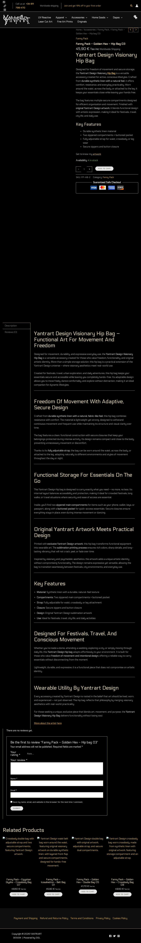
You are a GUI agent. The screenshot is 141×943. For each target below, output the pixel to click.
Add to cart (104, 168)
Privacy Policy (103, 918)
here (59, 723)
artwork (97, 154)
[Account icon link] (136, 5)
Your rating (15, 753)
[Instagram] (5, 10)
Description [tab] (11, 325)
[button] (131, 6)
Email (13, 790)
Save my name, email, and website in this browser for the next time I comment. (48, 802)
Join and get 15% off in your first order (82, 6)
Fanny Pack (103, 29)
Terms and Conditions (81, 918)
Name (13, 779)
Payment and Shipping (26, 918)
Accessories (90, 29)
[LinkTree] (5, 6)
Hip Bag (111, 73)
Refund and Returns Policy (54, 918)
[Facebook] (4, 2)
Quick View (18, 873)
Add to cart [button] (18, 894)
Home (79, 29)
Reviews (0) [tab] (11, 332)
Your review (19, 760)
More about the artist (45, 723)
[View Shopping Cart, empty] (135, 20)
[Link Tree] (114, 936)
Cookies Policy (120, 918)
